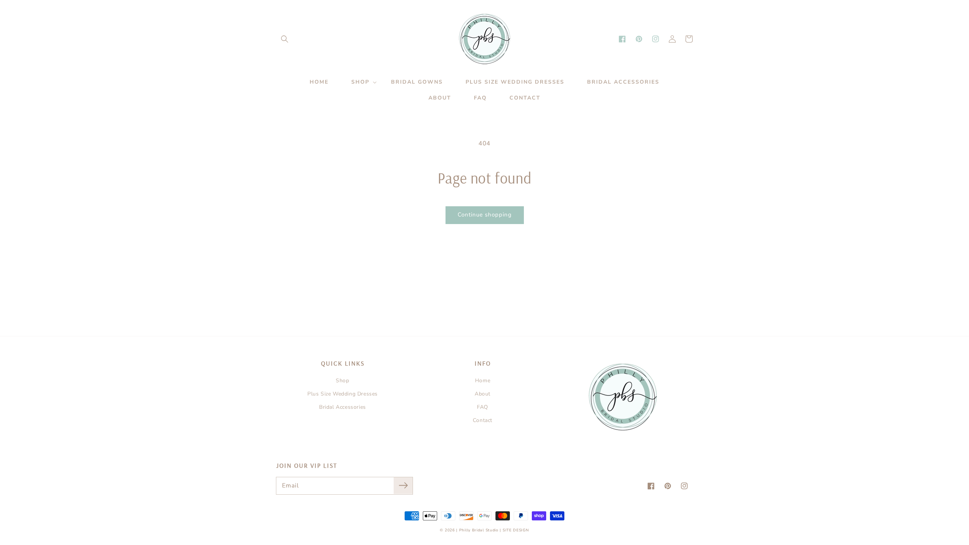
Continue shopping (485, 214)
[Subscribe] (403, 485)
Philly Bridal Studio (479, 530)
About (483, 393)
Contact (482, 420)
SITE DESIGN (516, 530)
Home (482, 380)
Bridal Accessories (342, 407)
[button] (284, 39)
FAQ (482, 407)
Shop (342, 380)
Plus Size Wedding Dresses (342, 393)
